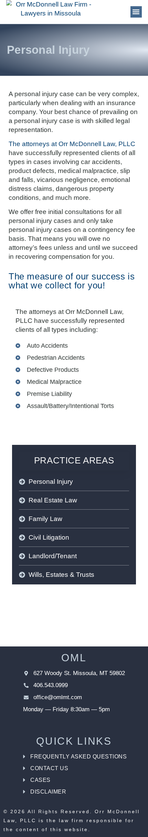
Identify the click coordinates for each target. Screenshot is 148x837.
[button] (136, 12)
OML (73, 657)
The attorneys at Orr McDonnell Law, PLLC (72, 143)
